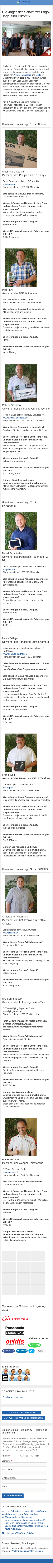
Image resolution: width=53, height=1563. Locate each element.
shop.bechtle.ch (10, 569)
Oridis (39, 75)
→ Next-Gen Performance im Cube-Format (22, 1523)
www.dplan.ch (9, 787)
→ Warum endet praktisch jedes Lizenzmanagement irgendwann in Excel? (23, 1518)
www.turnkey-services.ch (15, 417)
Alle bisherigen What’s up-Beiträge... (19, 1533)
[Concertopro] (26, 2)
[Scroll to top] (48, 1553)
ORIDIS (43, 869)
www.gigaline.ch (10, 932)
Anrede (6, 1455)
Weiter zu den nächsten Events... (27, 1551)
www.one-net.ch (10, 1172)
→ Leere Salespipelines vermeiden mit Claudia (24, 1511)
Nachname (8, 1469)
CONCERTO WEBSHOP (21, 1412)
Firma (4, 1486)
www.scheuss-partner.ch (15, 654)
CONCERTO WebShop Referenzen (23, 1418)
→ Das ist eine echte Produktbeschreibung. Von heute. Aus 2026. (25, 1527)
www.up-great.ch (11, 184)
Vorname (7, 1461)
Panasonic (26, 75)
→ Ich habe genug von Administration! (20, 1514)
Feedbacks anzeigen (13, 1397)
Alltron (17, 75)
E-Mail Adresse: (10, 1478)
